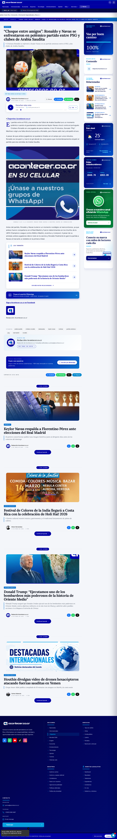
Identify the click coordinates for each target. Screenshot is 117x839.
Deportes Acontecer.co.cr (18, 118)
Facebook (51, 374)
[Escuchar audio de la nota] (10, 107)
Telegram (77, 374)
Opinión (60, 6)
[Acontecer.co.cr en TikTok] (20, 740)
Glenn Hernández (16, 527)
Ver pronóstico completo (103, 151)
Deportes (33, 6)
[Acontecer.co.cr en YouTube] (15, 740)
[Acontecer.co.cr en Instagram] (25, 740)
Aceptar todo (109, 836)
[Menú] (114, 2)
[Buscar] (110, 2)
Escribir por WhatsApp (68, 362)
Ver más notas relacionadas (42, 285)
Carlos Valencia (16, 693)
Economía (25, 6)
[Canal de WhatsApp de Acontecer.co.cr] (10, 740)
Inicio (6, 19)
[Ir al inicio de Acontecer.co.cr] (17, 723)
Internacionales (15, 6)
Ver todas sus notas (25, 346)
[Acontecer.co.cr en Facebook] (5, 740)
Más (66, 7)
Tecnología (41, 6)
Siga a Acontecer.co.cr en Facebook (20, 303)
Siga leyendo (43, 386)
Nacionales (5, 6)
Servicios (74, 6)
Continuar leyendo (42, 452)
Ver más (105, 183)
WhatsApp (61, 374)
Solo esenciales (98, 836)
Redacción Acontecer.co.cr (19, 98)
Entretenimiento (51, 6)
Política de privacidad (45, 836)
